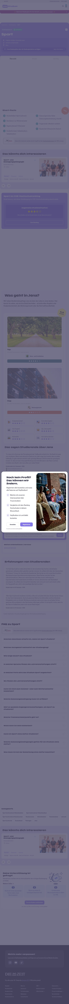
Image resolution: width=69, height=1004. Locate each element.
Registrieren (26, 524)
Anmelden (13, 524)
